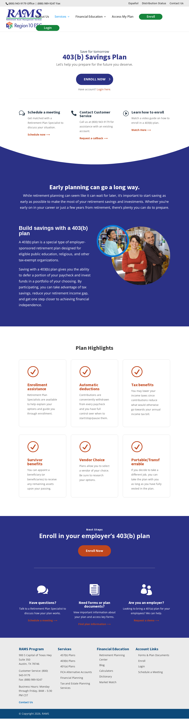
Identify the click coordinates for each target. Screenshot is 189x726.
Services (60, 17)
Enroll (151, 17)
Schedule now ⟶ (39, 134)
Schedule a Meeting (150, 672)
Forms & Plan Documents (153, 655)
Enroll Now (94, 551)
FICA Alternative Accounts (76, 672)
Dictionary (105, 676)
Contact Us (176, 3)
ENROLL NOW (94, 79)
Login (48, 28)
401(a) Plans (67, 666)
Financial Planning (71, 677)
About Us (42, 17)
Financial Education (89, 17)
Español (133, 3)
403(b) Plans (67, 661)
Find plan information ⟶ (94, 624)
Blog (102, 665)
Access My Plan (122, 17)
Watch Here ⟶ (141, 130)
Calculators (106, 670)
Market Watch (107, 682)
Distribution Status (154, 3)
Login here (103, 89)
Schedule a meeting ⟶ (42, 620)
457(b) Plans (67, 655)
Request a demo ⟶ (146, 620)
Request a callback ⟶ (94, 138)
